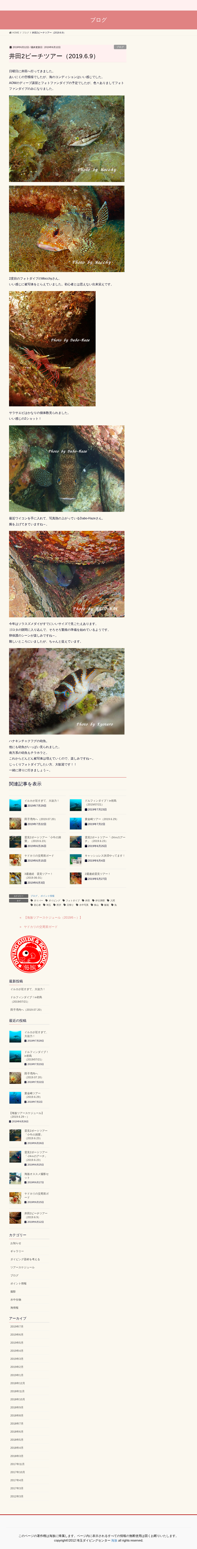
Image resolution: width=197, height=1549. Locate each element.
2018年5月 (16, 1439)
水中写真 (83, 905)
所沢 (59, 905)
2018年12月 (17, 1383)
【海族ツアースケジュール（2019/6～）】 (53, 917)
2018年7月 (16, 1423)
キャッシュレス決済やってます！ (105, 855)
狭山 (96, 905)
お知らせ (15, 1243)
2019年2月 (16, 1366)
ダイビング (54, 900)
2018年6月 (16, 1431)
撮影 (13, 1291)
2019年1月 (16, 1375)
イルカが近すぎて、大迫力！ (41, 800)
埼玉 (48, 905)
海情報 (14, 1307)
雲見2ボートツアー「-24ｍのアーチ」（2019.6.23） (36, 1156)
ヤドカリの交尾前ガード (39, 855)
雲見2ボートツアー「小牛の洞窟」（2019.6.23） (36, 1134)
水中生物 (15, 1299)
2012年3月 (16, 1496)
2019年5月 (16, 1342)
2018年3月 (16, 1456)
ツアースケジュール (22, 1267)
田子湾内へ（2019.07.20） (40, 819)
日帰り (70, 905)
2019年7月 (16, 1326)
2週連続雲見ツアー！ (98, 873)
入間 (112, 900)
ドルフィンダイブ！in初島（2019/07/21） (26, 999)
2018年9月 (16, 1407)
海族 (114, 1540)
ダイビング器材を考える (25, 1259)
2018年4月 (16, 1447)
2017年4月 (16, 1480)
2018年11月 (17, 1391)
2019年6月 (16, 1334)
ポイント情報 (47, 896)
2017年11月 (17, 1464)
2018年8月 (16, 1415)
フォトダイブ (73, 900)
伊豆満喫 (100, 900)
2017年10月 (17, 1472)
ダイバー (38, 900)
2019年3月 (16, 1358)
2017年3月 (16, 1488)
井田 (87, 900)
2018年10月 (17, 1399)
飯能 (106, 905)
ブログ (120, 47)
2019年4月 (16, 1350)
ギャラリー (17, 1251)
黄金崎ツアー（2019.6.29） (102, 819)
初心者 (37, 905)
